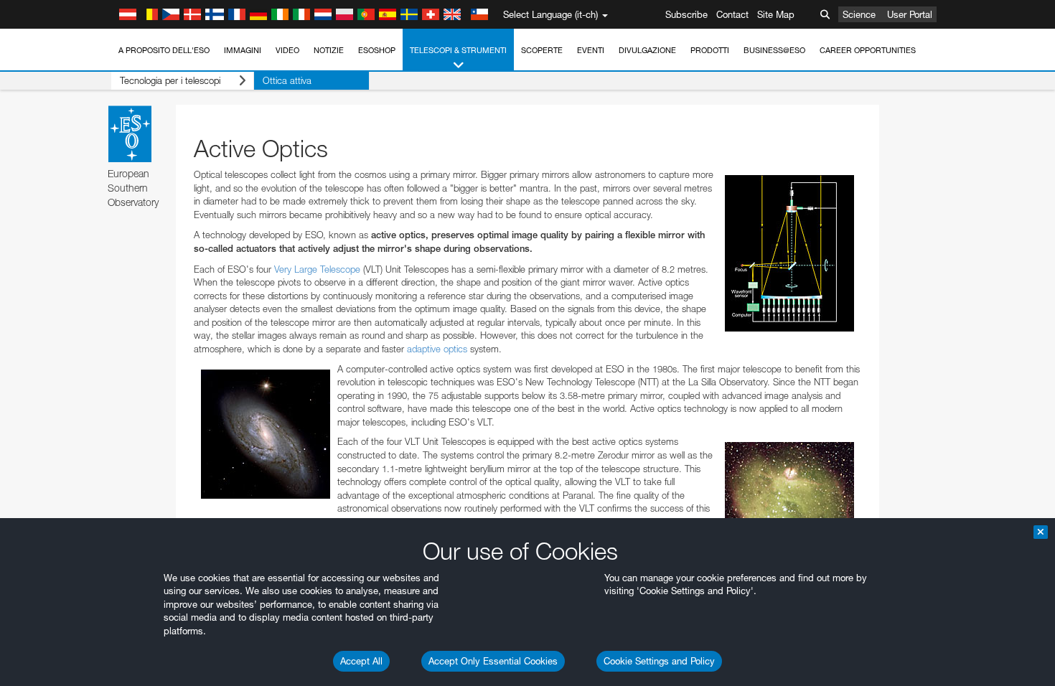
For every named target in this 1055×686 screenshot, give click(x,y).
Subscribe (686, 14)
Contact (732, 14)
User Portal (909, 14)
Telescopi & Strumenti (458, 50)
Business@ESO (774, 50)
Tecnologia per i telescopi (170, 80)
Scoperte (542, 50)
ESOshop (376, 50)
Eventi (590, 50)
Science (859, 14)
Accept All (361, 661)
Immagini (242, 50)
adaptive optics (437, 348)
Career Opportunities (868, 50)
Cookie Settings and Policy (659, 661)
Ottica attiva (287, 80)
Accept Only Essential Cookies (493, 661)
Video (287, 50)
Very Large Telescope (317, 269)
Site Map (775, 14)
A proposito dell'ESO (164, 50)
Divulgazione (647, 50)
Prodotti (709, 50)
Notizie (329, 50)
